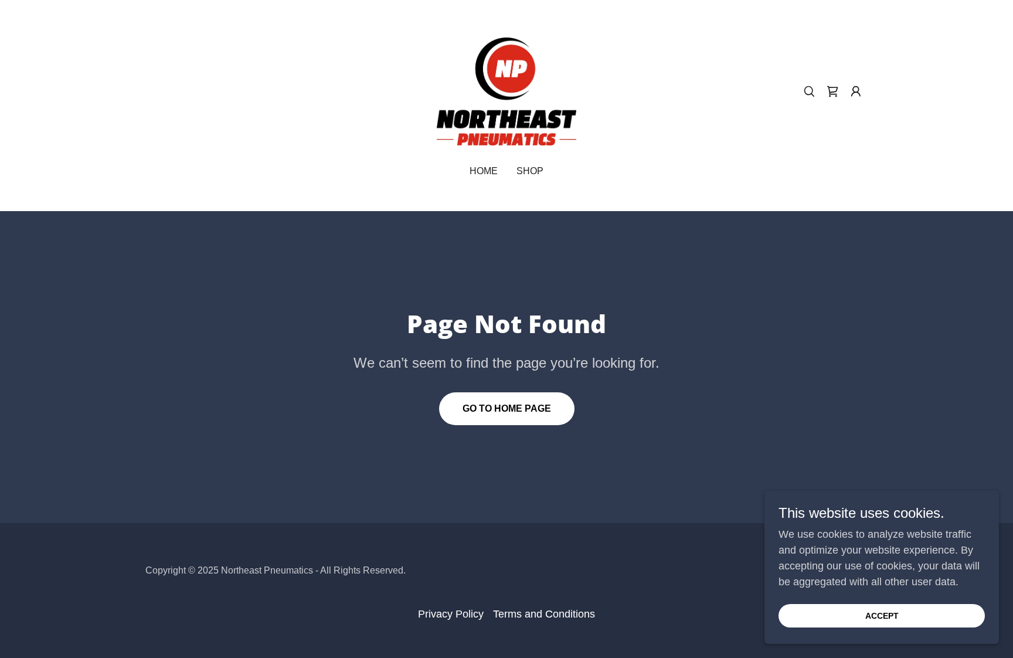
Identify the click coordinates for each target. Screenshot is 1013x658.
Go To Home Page (507, 408)
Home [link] (484, 171)
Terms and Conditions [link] (544, 614)
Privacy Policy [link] (451, 614)
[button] (856, 91)
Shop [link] (529, 171)
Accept (882, 615)
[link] (506, 91)
